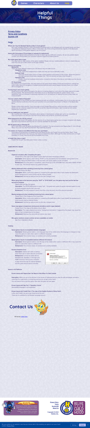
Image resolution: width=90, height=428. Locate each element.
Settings (74, 425)
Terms (57, 404)
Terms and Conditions (17, 34)
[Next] (39, 407)
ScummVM (55, 406)
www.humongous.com (18, 115)
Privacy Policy (14, 31)
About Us (56, 408)
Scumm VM (13, 36)
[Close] (88, 425)
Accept (82, 425)
